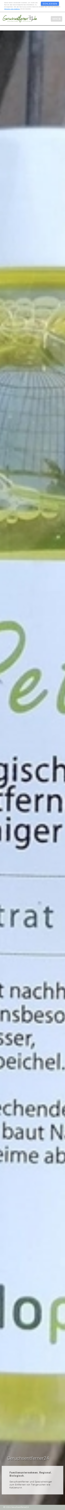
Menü (57, 18)
